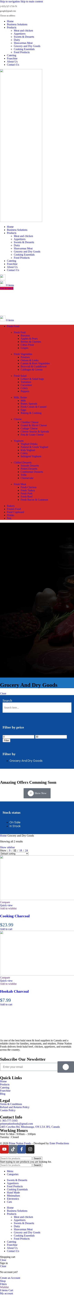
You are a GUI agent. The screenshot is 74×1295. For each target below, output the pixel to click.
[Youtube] (4, 1149)
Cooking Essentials (24, 49)
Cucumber (26, 385)
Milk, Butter (20, 397)
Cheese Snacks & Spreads (35, 431)
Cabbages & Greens (32, 369)
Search (7, 700)
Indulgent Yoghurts (31, 456)
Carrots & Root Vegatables (35, 363)
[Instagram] (30, 1149)
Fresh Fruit (20, 332)
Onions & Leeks (30, 360)
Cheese (18, 419)
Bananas (25, 335)
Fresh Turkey (28, 490)
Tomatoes (26, 381)
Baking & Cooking (31, 412)
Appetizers (19, 33)
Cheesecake (27, 478)
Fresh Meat (20, 484)
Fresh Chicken (28, 487)
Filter (6, 740)
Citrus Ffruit (27, 344)
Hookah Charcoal (14, 991)
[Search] (3, 279)
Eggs (23, 409)
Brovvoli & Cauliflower (34, 366)
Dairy (17, 39)
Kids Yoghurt (28, 450)
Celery (24, 388)
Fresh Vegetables (23, 354)
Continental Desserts (32, 471)
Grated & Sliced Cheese (34, 425)
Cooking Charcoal (15, 916)
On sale (14, 822)
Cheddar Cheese (30, 422)
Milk (23, 400)
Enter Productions (59, 1143)
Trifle (24, 474)
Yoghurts (19, 440)
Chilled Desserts (22, 462)
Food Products (22, 52)
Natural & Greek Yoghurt (34, 447)
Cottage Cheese (29, 428)
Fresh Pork (27, 493)
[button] (6, 929)
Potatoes (25, 357)
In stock (15, 826)
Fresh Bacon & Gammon (34, 499)
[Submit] (65, 1067)
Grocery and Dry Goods (27, 46)
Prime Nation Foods (19, 1143)
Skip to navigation (10, 1)
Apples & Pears (29, 338)
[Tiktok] (13, 1149)
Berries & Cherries (31, 341)
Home (3, 835)
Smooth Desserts (30, 465)
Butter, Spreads (29, 403)
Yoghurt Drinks (29, 443)
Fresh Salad (20, 375)
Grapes (24, 347)
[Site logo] (21, 220)
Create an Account (10, 1277)
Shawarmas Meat (23, 42)
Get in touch (6, 288)
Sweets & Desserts (24, 36)
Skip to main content (31, 1)
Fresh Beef (27, 496)
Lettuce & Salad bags (32, 378)
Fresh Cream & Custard (33, 406)
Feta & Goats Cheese (32, 434)
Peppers (25, 391)
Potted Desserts (29, 468)
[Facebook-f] (21, 1149)
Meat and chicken (23, 30)
